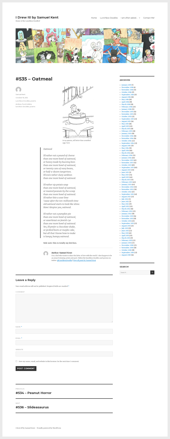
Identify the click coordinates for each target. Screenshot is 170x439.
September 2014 (128, 143)
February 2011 (127, 240)
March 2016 (126, 104)
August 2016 (126, 97)
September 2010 (128, 253)
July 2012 (125, 199)
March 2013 (126, 180)
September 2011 (128, 223)
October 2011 (126, 221)
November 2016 (127, 90)
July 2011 (125, 228)
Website (19, 349)
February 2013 (127, 182)
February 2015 (127, 131)
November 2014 (127, 138)
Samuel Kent (20, 94)
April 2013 (125, 177)
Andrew (19, 104)
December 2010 (127, 245)
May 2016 (125, 100)
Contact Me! (148, 18)
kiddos (29, 104)
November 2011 (127, 219)
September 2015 (128, 119)
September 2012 (128, 194)
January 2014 (126, 158)
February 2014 (127, 155)
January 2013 (126, 185)
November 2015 (127, 114)
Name (19, 327)
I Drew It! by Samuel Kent (37, 17)
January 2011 (126, 243)
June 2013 (125, 172)
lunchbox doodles (22, 106)
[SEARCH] (152, 272)
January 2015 (126, 134)
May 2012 (125, 204)
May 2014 (125, 148)
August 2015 (126, 121)
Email (19, 338)
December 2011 (127, 216)
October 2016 (126, 92)
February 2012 (127, 211)
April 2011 (125, 236)
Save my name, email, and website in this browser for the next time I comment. (49, 361)
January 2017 (126, 85)
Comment (20, 292)
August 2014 (126, 146)
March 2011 (126, 238)
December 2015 (127, 112)
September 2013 (128, 168)
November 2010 (127, 248)
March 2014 (126, 153)
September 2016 (128, 95)
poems (33, 101)
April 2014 (125, 151)
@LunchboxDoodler (64, 260)
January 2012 (126, 214)
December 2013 (127, 160)
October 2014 (126, 141)
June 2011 (125, 231)
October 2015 (126, 117)
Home (94, 18)
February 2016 (127, 107)
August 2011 (126, 226)
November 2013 (127, 163)
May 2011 (125, 233)
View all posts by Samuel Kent (84, 260)
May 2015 (125, 124)
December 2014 (127, 136)
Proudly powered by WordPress (49, 428)
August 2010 (126, 255)
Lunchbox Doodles (109, 18)
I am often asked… (129, 18)
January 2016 (126, 109)
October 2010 (126, 250)
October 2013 (126, 165)
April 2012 (125, 206)
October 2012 (126, 192)
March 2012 (126, 209)
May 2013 (125, 175)
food (24, 104)
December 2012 (127, 187)
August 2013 (126, 170)
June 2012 (125, 202)
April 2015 (125, 126)
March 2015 (126, 129)
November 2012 (127, 189)
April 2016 (125, 102)
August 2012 (126, 197)
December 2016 (127, 87)
